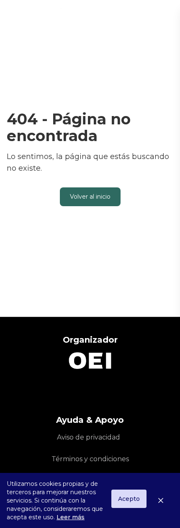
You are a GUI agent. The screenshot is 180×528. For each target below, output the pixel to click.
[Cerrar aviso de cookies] (164, 500)
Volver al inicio (90, 196)
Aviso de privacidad (88, 437)
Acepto (129, 499)
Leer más (71, 517)
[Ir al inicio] (52, 17)
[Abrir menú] (166, 17)
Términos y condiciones (90, 459)
